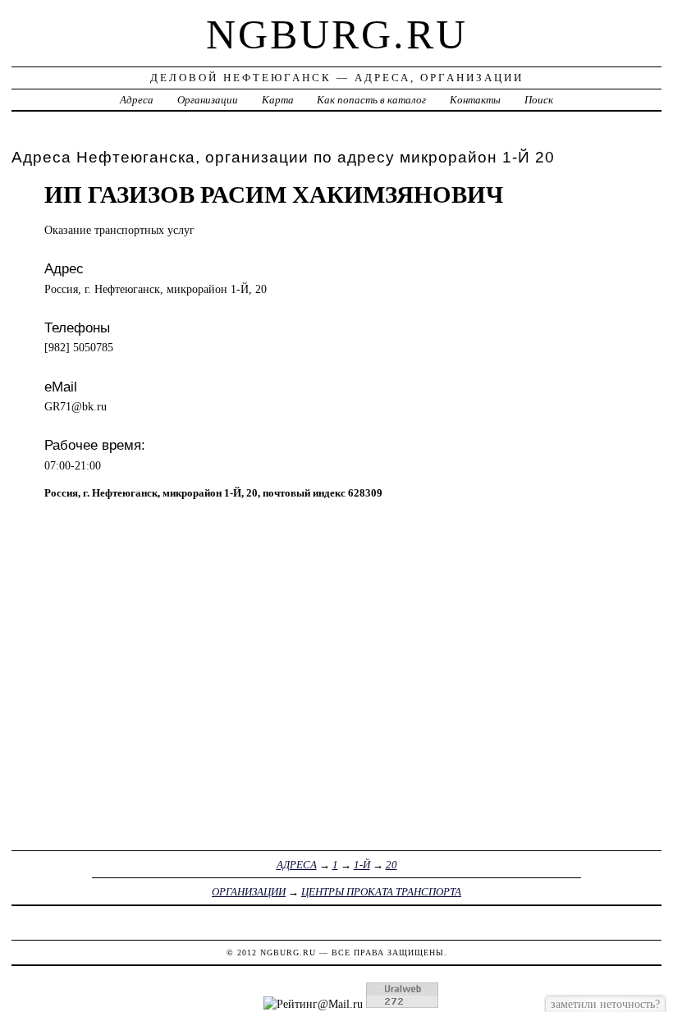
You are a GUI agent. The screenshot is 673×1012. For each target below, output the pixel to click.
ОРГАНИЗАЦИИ (249, 892)
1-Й (362, 865)
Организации (207, 100)
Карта (278, 100)
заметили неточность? (605, 1003)
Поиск (538, 100)
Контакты (475, 100)
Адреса (136, 100)
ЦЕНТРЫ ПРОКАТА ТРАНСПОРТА (381, 892)
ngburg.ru (337, 34)
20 (391, 865)
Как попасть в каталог (371, 100)
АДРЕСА (297, 865)
